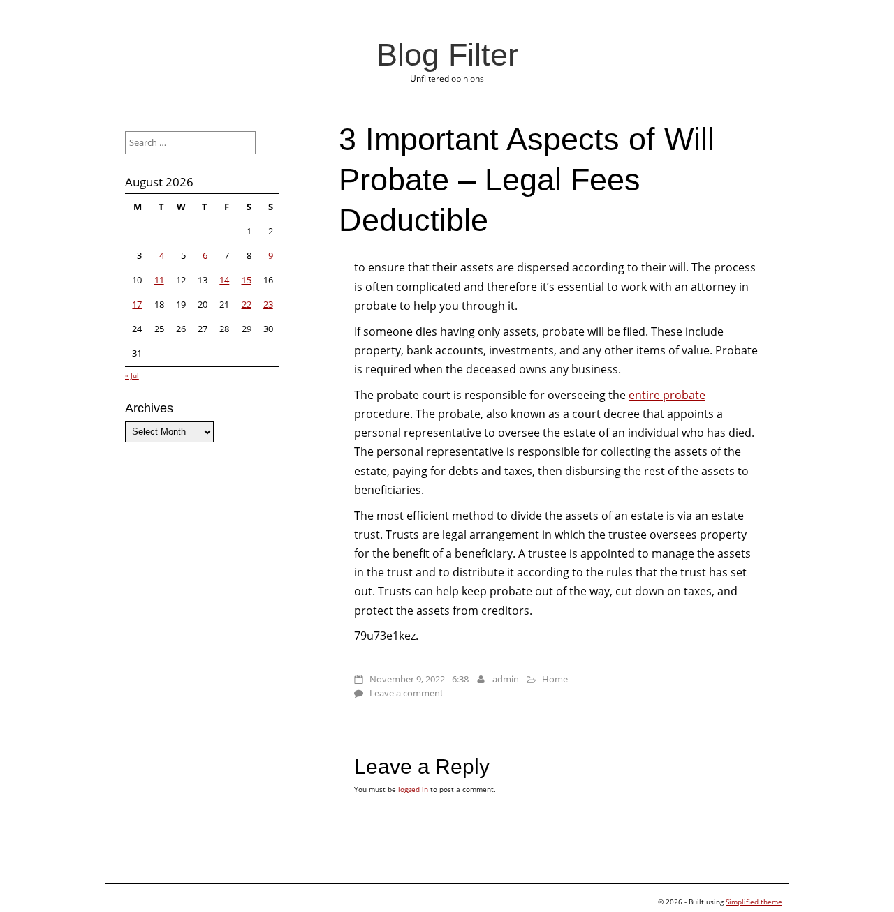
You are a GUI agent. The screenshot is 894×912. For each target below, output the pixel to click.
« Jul (132, 375)
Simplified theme (754, 901)
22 (246, 304)
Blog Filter (447, 54)
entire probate (667, 395)
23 (268, 304)
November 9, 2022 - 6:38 (419, 679)
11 (159, 280)
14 (224, 280)
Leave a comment (406, 693)
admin (505, 679)
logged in (413, 789)
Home (555, 679)
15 (246, 280)
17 (137, 304)
